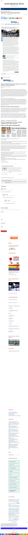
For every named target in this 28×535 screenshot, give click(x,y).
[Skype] (7, 18)
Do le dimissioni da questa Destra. (13, 310)
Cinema (10, 323)
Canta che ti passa (11, 421)
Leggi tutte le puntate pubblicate (13, 274)
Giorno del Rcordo (7, 11)
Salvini (12, 519)
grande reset (11, 508)
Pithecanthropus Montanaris (12, 447)
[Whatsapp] (11, 18)
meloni (15, 513)
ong (16, 516)
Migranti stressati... (12, 315)
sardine (16, 519)
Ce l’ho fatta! (10, 434)
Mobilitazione (11, 318)
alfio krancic (9, 14)
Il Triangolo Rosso (11, 441)
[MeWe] (13, 18)
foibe (3, 177)
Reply (14, 195)
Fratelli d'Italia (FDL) (13, 505)
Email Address (3, 223)
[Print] (18, 18)
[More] (21, 18)
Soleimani (16, 520)
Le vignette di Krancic (11, 414)
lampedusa (14, 511)
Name (2, 219)
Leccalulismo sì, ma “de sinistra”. (13, 442)
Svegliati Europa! (11, 331)
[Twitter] (3, 18)
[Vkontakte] (4, 18)
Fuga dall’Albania (11, 435)
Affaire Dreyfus (15, 499)
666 (9, 313)
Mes (18, 513)
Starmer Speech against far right (13, 436)
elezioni (10, 503)
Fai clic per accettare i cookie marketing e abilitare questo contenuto (14, 342)
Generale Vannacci (11, 506)
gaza (18, 505)
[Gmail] (8, 18)
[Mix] (14, 18)
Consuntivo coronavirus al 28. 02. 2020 (14, 328)
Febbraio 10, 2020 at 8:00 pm (9, 195)
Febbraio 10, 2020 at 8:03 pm (11, 201)
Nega (14, 530)
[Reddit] (20, 18)
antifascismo (14, 500)
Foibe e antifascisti (6, 177)
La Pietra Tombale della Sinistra (13, 427)
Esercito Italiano (14, 503)
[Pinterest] (10, 18)
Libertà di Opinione (11, 512)
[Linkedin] (5, 18)
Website (2, 226)
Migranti (12, 515)
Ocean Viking (13, 516)
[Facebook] (1, 18)
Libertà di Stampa (16, 512)
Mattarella (11, 513)
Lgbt (17, 511)
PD (10, 517)
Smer (13, 520)
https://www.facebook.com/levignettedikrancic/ (15, 415)
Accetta (14, 528)
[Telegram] (15, 18)
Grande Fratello (16, 506)
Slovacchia (10, 520)
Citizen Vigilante (11, 429)
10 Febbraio (11, 499)
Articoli (2, 11)
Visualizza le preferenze (14, 532)
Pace (18, 516)
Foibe (4, 11)
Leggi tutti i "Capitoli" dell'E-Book (13, 293)
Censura (12, 501)
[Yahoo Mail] (17, 18)
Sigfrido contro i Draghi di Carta (13, 424)
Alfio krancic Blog (14, 3)
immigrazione (11, 511)
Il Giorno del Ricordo (11, 177)
